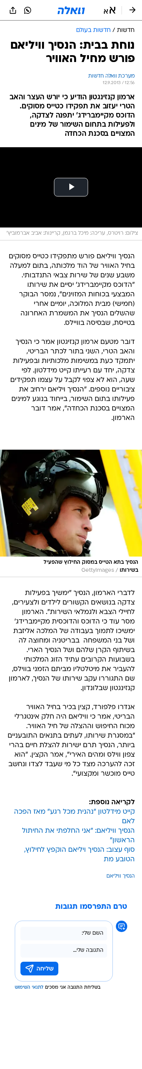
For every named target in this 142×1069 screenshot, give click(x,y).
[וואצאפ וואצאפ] (27, 10)
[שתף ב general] (13, 10)
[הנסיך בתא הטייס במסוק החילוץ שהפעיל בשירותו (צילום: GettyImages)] (71, 513)
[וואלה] (71, 10)
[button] (109, 10)
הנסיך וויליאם (120, 876)
